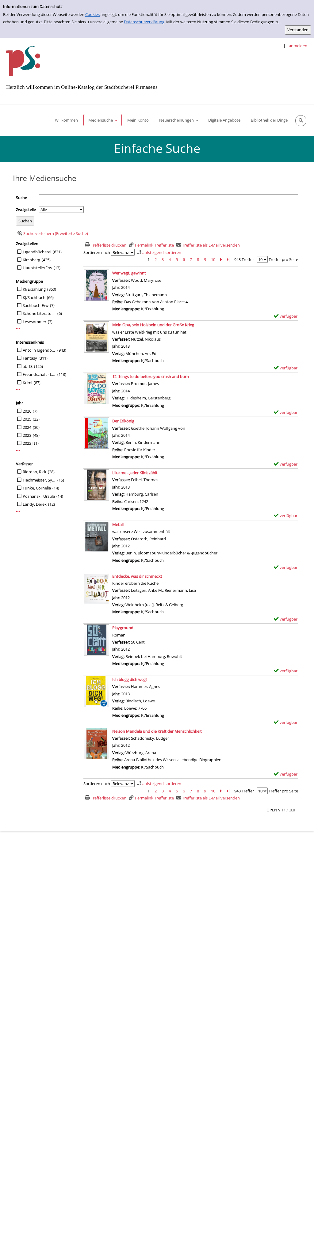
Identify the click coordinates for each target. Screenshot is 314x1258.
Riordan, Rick (34, 471)
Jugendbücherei (37, 252)
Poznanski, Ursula (39, 496)
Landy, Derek (35, 504)
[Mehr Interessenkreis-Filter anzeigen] (18, 390)
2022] (28, 443)
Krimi (27, 382)
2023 (27, 435)
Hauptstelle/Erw (37, 267)
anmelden (298, 45)
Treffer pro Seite (283, 259)
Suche (21, 197)
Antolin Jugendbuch (39, 350)
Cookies (92, 14)
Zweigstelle (26, 209)
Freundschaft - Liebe (39, 374)
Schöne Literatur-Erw (39, 313)
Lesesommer (34, 321)
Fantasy (30, 358)
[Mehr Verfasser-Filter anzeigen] (18, 511)
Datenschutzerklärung (144, 22)
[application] (102, 120)
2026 (27, 411)
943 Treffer (244, 259)
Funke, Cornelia (37, 488)
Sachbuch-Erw (35, 305)
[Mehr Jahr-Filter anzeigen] (18, 451)
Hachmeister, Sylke (39, 480)
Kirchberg (31, 260)
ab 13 (28, 366)
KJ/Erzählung (34, 289)
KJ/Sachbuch (34, 297)
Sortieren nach (96, 252)
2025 (27, 419)
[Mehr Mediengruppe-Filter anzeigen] (18, 329)
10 (213, 259)
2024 (27, 427)
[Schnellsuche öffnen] (300, 120)
